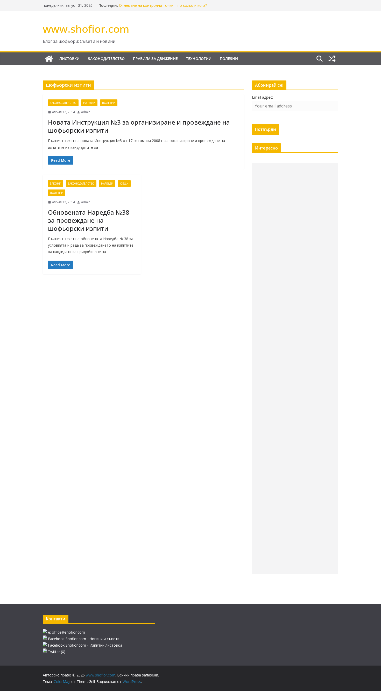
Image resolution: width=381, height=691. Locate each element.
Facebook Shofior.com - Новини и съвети (83, 638)
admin (85, 112)
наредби (89, 103)
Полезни (229, 58)
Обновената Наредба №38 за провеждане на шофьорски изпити (88, 220)
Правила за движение (155, 58)
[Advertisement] (295, 368)
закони (55, 183)
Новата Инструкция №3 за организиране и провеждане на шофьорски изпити (139, 126)
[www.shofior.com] (49, 58)
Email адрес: (262, 97)
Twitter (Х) (56, 651)
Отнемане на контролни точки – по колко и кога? (163, 5)
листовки (69, 58)
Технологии (198, 58)
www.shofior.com (86, 29)
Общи (124, 183)
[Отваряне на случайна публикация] (332, 58)
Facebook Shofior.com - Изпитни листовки (85, 645)
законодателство (106, 58)
